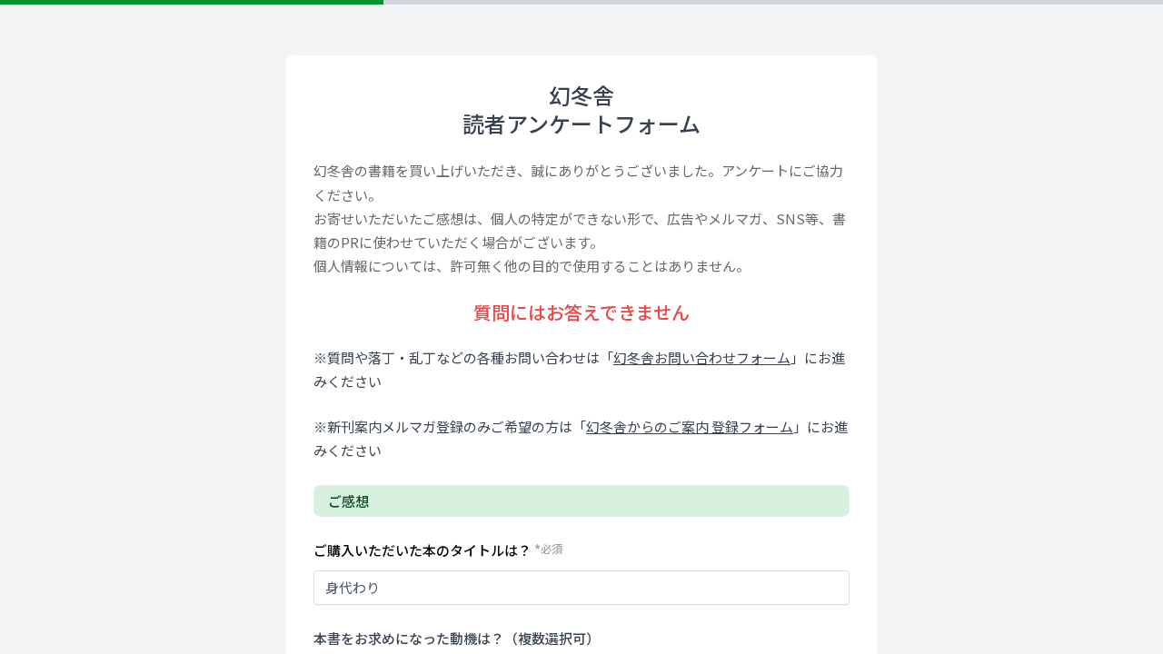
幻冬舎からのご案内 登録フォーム (689, 426)
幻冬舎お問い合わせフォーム (701, 357)
